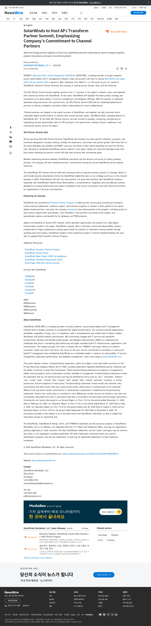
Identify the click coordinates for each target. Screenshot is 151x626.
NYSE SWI (56, 65)
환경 (85, 19)
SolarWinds (70, 75)
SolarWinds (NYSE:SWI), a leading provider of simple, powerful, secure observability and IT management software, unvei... (64, 540)
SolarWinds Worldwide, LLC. (37, 65)
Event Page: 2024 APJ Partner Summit (42, 262)
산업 (20, 19)
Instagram (29, 289)
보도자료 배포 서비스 (16, 7)
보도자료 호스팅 (128, 606)
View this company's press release (38, 557)
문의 (110, 7)
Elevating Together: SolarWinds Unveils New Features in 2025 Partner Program (64, 535)
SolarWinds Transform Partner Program (42, 249)
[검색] (81, 13)
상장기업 (100, 19)
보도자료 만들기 (103, 596)
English (29, 25)
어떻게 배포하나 (79, 599)
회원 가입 (143, 7)
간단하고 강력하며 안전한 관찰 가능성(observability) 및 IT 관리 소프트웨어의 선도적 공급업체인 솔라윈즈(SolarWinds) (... (64, 552)
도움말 (103, 7)
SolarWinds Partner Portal (36, 252)
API (83, 615)
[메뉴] (6, 7)
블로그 (96, 7)
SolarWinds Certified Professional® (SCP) (44, 259)
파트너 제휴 (58, 615)
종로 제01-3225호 (69, 619)
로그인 (134, 7)
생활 (33, 19)
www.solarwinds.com (112, 356)
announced (72, 209)
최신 (8, 19)
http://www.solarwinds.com (44, 460)
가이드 (55, 13)
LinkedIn (28, 282)
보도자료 (33, 13)
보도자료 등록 (138, 13)
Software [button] (114, 535)
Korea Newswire (55, 75)
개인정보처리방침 (36, 615)
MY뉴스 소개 (127, 599)
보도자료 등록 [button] (12, 601)
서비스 (44, 13)
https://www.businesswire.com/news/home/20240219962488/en (90, 453)
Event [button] (100, 540)
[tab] (60, 592)
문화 (27, 19)
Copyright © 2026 (76, 622)
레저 (66, 19)
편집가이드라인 (24, 615)
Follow (85, 528)
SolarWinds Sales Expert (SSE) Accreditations (46, 256)
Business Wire (40, 75)
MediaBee (89, 615)
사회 (79, 19)
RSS (71, 528)
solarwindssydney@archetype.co (38, 483)
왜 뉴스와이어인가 (80, 596)
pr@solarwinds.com (32, 495)
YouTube (28, 286)
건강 (40, 19)
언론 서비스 (126, 596)
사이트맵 (66, 615)
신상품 (109, 19)
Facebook (29, 279)
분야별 (51, 599)
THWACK (29, 276)
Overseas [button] (111, 540)
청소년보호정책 (48, 615)
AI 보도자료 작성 (120, 7)
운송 (59, 19)
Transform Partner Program (62, 202)
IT (14, 19)
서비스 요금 (77, 603)
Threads (28, 292)
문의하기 (26, 606)
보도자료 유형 (102, 599)
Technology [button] (102, 535)
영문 (116, 19)
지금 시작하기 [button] (102, 575)
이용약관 (15, 615)
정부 (92, 19)
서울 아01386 (18, 622)
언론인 (65, 13)
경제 (46, 19)
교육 (72, 19)
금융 (53, 19)
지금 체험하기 (95, 3)
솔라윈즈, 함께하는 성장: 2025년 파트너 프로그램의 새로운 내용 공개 (64, 547)
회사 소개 (8, 615)
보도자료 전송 (127, 603)
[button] (117, 68)
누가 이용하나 (78, 606)
